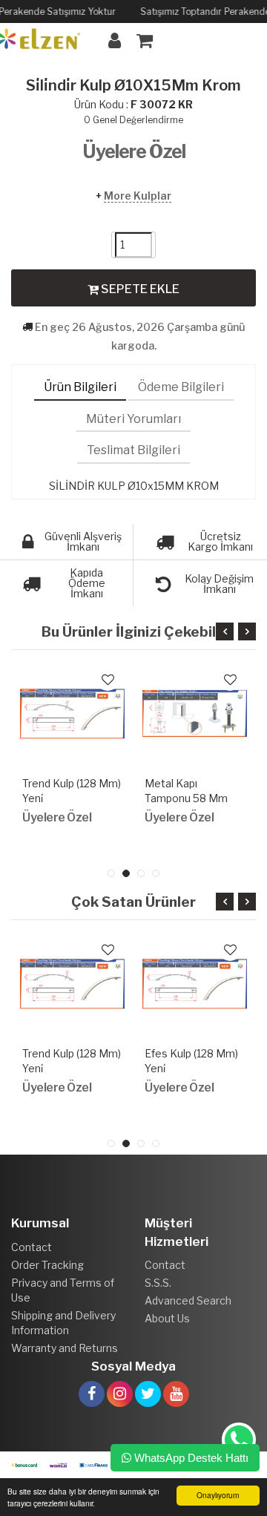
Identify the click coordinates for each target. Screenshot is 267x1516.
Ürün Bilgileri (80, 387)
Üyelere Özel (133, 151)
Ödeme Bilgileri (181, 387)
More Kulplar (137, 195)
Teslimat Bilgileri (133, 450)
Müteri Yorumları (133, 419)
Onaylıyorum (218, 1494)
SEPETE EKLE (139, 289)
